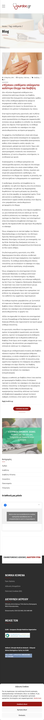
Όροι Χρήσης (10, 581)
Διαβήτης (36, 77)
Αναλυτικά (37, 698)
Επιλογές (22, 715)
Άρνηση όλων (22, 710)
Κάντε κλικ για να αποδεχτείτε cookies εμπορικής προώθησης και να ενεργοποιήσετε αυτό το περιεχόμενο (22, 516)
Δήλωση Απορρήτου (12, 586)
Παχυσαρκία (6, 483)
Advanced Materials (10, 274)
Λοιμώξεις (6, 479)
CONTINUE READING (22, 409)
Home (4, 26)
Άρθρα (4, 466)
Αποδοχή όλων (22, 704)
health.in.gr (9, 401)
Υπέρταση (6, 488)
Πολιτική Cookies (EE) (13, 591)
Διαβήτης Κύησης (9, 474)
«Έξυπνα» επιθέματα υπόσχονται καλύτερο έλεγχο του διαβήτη (21, 86)
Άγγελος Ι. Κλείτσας (23, 77)
